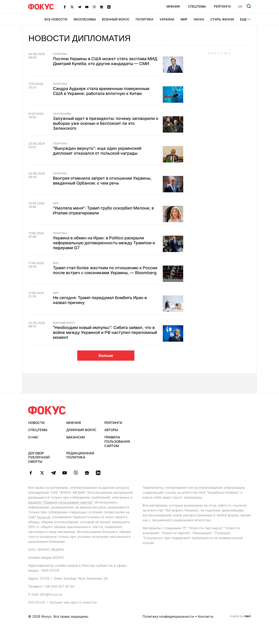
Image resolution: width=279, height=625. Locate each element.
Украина (167, 19)
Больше (106, 355)
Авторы (111, 430)
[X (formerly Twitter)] (72, 6)
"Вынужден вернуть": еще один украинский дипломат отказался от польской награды (97, 151)
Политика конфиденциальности (168, 616)
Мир (184, 19)
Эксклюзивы (84, 19)
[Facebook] (64, 6)
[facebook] (30, 473)
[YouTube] (86, 6)
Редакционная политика (80, 455)
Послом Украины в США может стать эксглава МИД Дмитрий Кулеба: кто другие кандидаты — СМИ (105, 61)
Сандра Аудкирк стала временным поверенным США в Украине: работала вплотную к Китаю (101, 91)
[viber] (75, 473)
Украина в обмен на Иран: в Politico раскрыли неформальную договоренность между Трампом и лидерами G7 (104, 242)
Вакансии (75, 437)
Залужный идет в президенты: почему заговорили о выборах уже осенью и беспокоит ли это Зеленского (105, 123)
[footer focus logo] (47, 410)
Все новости (56, 19)
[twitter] (42, 473)
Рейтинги (222, 6)
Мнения (173, 6)
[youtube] (64, 473)
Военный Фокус (115, 19)
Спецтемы (197, 6)
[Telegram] (79, 6)
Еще (243, 19)
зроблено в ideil (241, 616)
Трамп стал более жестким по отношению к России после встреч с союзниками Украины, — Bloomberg (105, 270)
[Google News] (101, 6)
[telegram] (53, 473)
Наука (199, 19)
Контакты (205, 616)
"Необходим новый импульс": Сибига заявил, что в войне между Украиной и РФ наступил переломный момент (105, 332)
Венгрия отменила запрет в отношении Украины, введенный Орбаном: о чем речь (102, 181)
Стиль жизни (222, 19)
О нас (33, 437)
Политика (144, 19)
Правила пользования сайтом (117, 441)
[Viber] (94, 6)
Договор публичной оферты (39, 457)
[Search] (248, 6)
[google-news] (87, 473)
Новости (36, 423)
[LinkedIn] (109, 6)
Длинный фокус (81, 430)
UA (240, 6)
